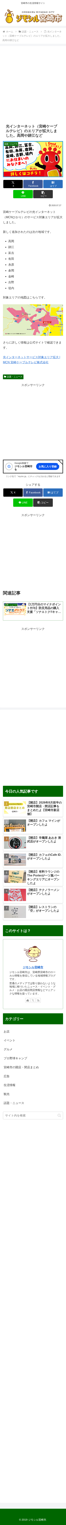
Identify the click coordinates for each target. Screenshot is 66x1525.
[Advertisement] (33, 85)
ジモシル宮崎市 (33, 967)
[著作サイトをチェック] (27, 1000)
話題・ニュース (14, 376)
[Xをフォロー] (33, 1000)
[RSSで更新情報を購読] (38, 1000)
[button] (43, 194)
